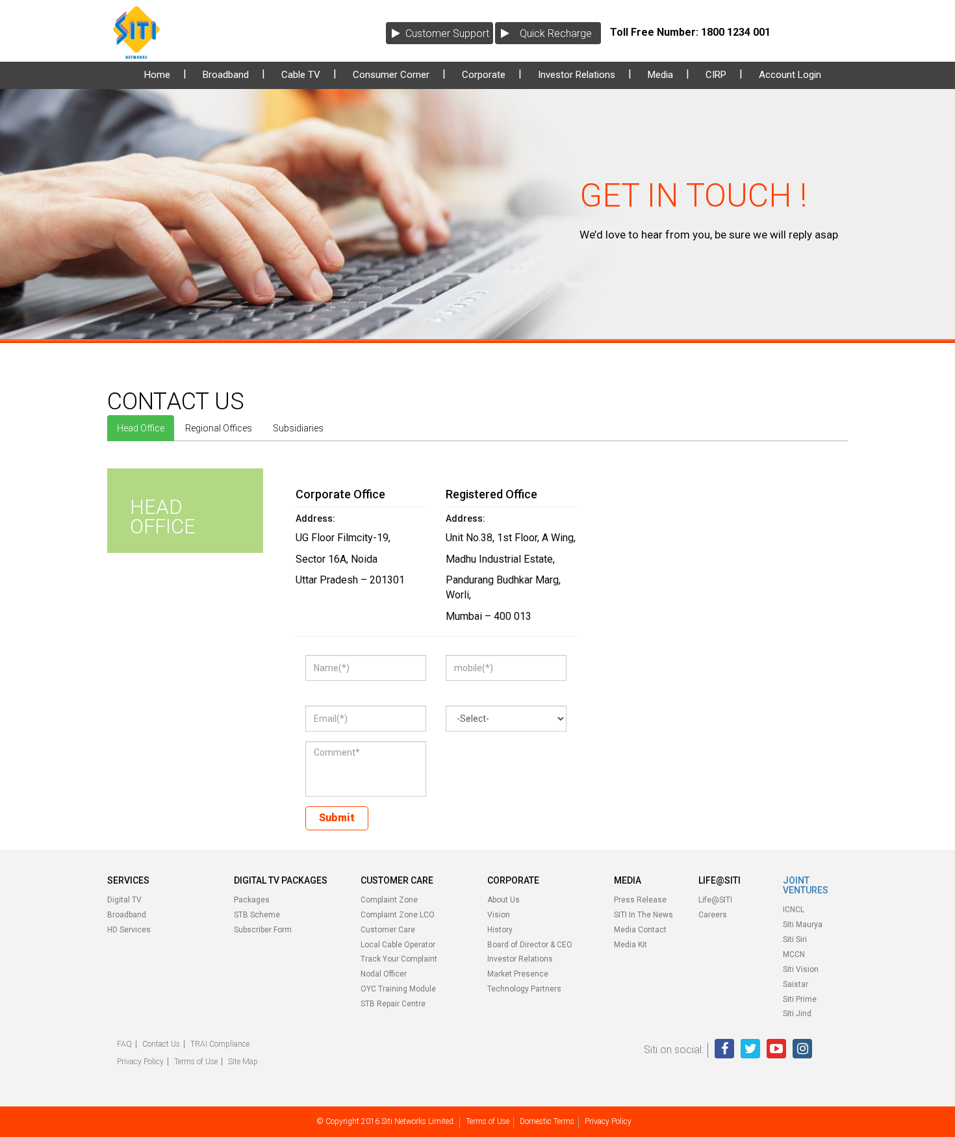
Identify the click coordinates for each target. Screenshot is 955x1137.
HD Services (129, 929)
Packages (252, 899)
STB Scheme (257, 914)
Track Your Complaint (399, 959)
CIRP (716, 75)
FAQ (124, 1044)
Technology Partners (524, 988)
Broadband (226, 75)
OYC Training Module (398, 988)
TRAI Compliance (219, 1044)
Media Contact (640, 929)
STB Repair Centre (393, 1003)
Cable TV (300, 75)
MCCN (794, 954)
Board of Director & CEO (529, 944)
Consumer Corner (391, 75)
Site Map (243, 1061)
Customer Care (388, 929)
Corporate (483, 75)
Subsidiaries (298, 428)
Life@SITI (715, 899)
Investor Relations (576, 75)
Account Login (790, 75)
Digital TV (124, 899)
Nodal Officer (384, 973)
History (500, 929)
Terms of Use (196, 1061)
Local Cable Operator (398, 944)
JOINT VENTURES (805, 885)
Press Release (640, 899)
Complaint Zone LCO (398, 914)
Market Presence (517, 973)
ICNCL (793, 909)
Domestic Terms (547, 1121)
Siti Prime (800, 999)
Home (157, 75)
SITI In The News (643, 914)
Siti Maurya (802, 924)
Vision (498, 914)
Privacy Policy (140, 1061)
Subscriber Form (263, 929)
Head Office (140, 428)
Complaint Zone (389, 899)
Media (660, 75)
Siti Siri (795, 939)
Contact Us (161, 1044)
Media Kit (630, 944)
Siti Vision (801, 969)
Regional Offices (218, 428)
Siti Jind (797, 1013)
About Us (503, 899)
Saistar (795, 984)
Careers (712, 914)
